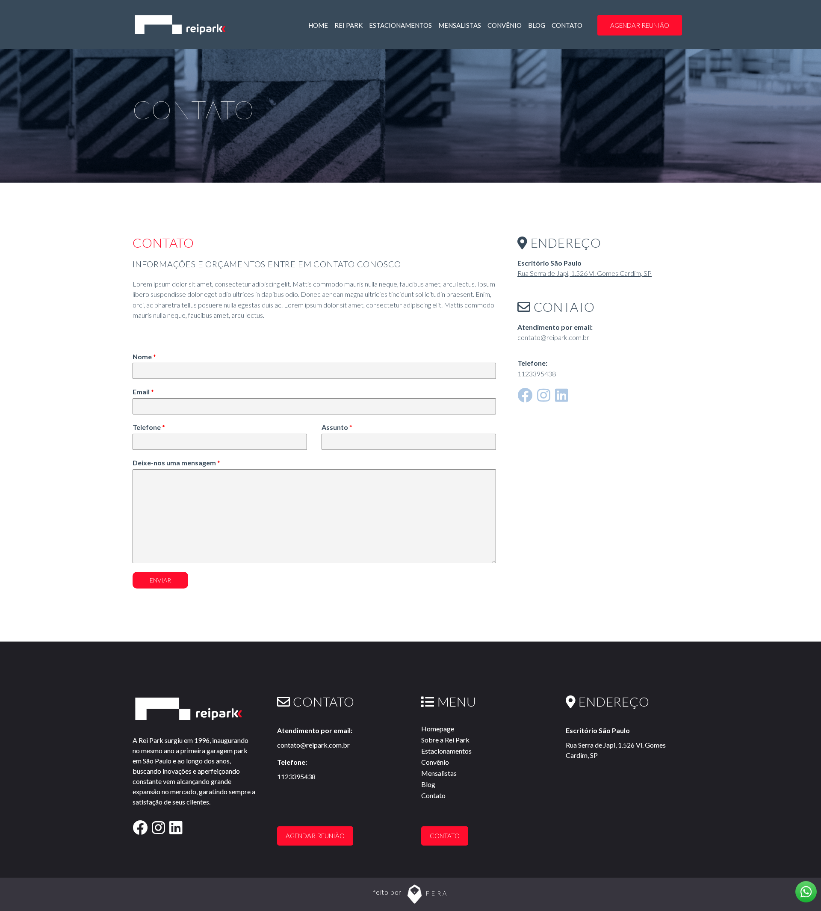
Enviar (160, 580)
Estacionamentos (400, 25)
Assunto (337, 427)
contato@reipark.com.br (313, 745)
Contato (567, 25)
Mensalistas (459, 25)
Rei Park (348, 25)
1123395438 (296, 776)
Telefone (149, 427)
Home (318, 25)
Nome (144, 356)
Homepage (437, 728)
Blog (536, 25)
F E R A (436, 893)
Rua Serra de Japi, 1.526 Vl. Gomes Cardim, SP (584, 273)
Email (143, 391)
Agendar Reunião (639, 25)
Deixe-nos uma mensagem (176, 462)
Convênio (504, 25)
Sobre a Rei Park (445, 739)
